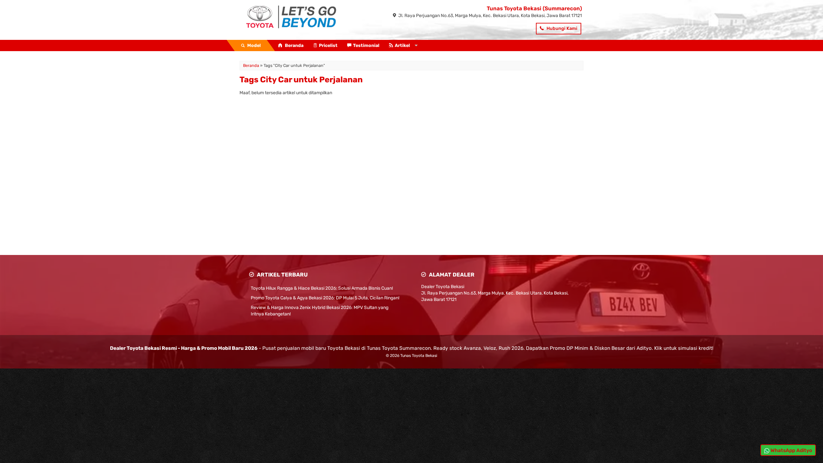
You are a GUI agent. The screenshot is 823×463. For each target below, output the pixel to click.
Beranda (293, 45)
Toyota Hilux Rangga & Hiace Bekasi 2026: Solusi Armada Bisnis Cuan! (322, 288)
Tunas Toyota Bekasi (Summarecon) (534, 8)
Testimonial (366, 45)
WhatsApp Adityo (790, 450)
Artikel (402, 45)
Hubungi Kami (561, 28)
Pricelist (328, 45)
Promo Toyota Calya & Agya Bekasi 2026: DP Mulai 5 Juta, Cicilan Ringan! (325, 298)
